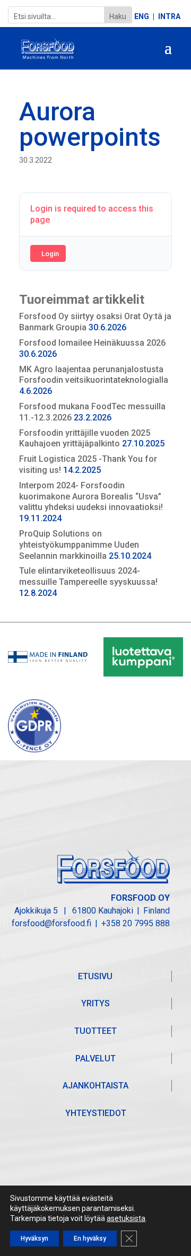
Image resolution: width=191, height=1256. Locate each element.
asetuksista (126, 1218)
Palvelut (95, 1058)
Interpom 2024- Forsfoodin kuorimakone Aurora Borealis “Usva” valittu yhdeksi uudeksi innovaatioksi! (91, 496)
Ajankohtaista (95, 1086)
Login (50, 254)
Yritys (95, 1003)
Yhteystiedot (95, 1113)
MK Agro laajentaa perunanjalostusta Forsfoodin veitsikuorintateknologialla (93, 374)
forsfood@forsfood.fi (51, 923)
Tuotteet (95, 1031)
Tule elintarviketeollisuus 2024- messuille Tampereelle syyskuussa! (88, 576)
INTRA (169, 17)
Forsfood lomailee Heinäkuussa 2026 (92, 343)
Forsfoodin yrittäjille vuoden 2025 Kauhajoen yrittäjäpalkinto (84, 438)
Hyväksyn (34, 1238)
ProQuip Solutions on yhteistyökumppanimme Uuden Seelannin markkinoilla (79, 545)
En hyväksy (90, 1238)
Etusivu (95, 976)
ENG (141, 17)
